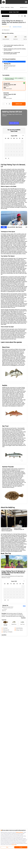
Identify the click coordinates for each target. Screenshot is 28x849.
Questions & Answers (17, 26)
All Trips (2, 7)
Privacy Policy (14, 844)
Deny (7, 847)
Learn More (4, 634)
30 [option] (5, 158)
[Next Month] (23, 135)
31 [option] (8, 158)
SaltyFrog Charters (19, 832)
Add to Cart (19, 103)
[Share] (22, 16)
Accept (20, 847)
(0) (10, 26)
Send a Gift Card (14, 123)
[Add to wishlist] (19, 16)
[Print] (25, 16)
